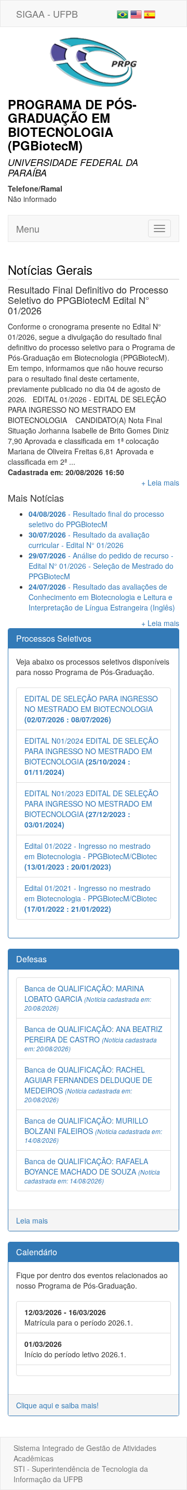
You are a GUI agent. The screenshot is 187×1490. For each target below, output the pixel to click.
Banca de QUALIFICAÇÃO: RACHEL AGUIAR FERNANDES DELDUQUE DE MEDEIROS (88, 1084)
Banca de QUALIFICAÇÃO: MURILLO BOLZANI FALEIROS (93, 1129)
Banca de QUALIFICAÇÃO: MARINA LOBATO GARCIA (87, 997)
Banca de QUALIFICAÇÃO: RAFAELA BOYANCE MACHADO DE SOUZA (92, 1170)
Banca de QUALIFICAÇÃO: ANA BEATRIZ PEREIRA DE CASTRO (93, 1038)
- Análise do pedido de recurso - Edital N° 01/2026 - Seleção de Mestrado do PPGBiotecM (101, 565)
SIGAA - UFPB (47, 13)
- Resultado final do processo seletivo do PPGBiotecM (96, 518)
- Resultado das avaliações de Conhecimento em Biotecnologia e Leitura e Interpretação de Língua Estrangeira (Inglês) (102, 597)
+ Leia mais (160, 482)
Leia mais (32, 1220)
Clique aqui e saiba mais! (57, 1405)
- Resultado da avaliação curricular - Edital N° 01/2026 (89, 539)
